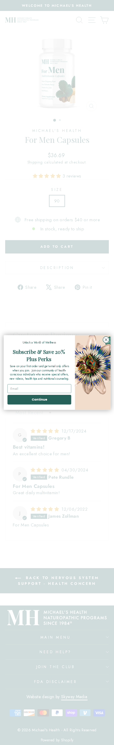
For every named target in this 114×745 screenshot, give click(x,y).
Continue (39, 399)
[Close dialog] (106, 339)
